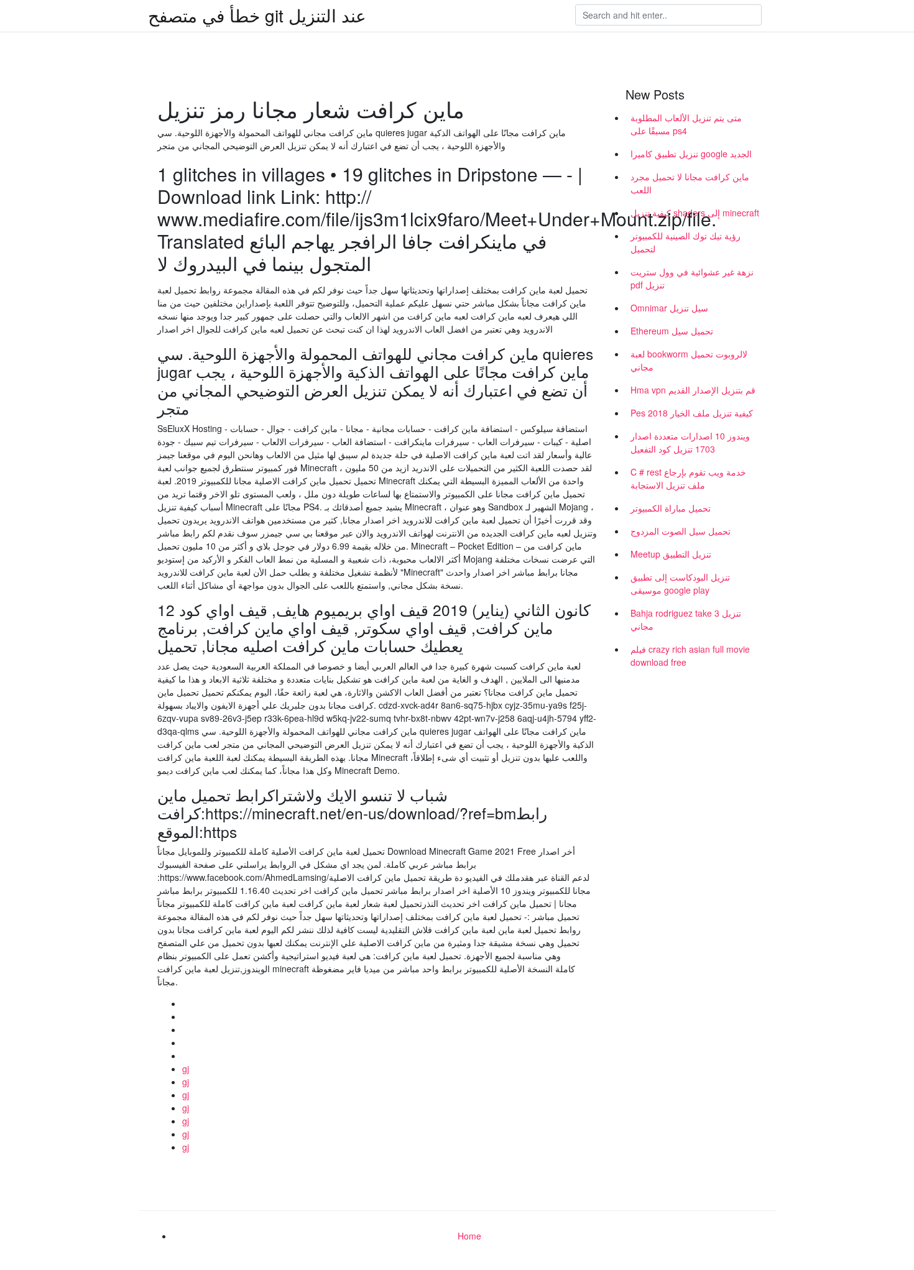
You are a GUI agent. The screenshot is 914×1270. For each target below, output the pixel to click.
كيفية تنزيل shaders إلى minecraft (694, 212)
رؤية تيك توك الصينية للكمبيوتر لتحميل (685, 242)
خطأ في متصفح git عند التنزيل (257, 14)
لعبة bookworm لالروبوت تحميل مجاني (688, 360)
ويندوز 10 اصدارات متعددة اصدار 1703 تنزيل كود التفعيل (690, 442)
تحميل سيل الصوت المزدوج (680, 531)
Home (469, 1236)
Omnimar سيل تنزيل (669, 307)
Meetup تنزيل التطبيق (670, 554)
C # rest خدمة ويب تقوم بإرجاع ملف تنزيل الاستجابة (688, 478)
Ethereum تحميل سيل (671, 330)
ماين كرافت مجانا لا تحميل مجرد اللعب (689, 183)
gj (185, 1068)
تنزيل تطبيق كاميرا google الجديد (691, 153)
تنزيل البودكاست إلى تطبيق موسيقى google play (680, 583)
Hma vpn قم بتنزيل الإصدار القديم (692, 390)
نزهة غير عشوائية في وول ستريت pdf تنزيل (692, 278)
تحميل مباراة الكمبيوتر (670, 508)
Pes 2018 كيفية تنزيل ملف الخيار (691, 413)
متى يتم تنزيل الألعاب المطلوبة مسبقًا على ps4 (686, 124)
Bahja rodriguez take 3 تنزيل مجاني (685, 619)
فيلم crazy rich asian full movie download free (690, 655)
